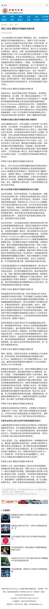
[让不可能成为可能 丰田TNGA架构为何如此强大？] (5, 539)
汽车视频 (44, 17)
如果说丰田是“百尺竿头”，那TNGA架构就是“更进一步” (29, 527)
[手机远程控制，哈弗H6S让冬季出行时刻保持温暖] (5, 572)
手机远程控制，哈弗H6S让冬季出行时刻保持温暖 (29, 570)
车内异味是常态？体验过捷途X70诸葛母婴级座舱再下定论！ (29, 548)
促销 (12, 20)
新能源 (4, 20)
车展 (28, 20)
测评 (36, 17)
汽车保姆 (44, 20)
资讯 (12, 17)
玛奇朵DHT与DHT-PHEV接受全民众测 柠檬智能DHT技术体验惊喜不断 (29, 559)
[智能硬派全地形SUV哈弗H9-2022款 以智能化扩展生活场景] (5, 518)
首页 (11, 25)
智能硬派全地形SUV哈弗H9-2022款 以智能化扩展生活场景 (29, 516)
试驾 (28, 17)
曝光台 (20, 20)
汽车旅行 (36, 20)
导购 (20, 17)
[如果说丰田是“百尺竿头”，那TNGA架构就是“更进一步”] (5, 529)
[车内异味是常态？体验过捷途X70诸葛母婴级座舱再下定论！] (5, 550)
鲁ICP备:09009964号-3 (28, 601)
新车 (4, 17)
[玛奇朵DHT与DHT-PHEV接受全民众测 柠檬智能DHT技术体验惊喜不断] (5, 561)
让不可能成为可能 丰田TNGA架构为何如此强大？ (28, 538)
